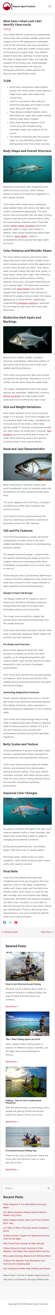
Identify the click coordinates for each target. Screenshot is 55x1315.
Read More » (12, 1006)
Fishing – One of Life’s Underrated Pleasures (23, 1101)
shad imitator (23, 289)
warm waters (21, 236)
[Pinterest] (16, 922)
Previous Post (9, 932)
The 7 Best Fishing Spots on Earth (23, 1039)
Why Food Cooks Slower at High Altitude (23, 1243)
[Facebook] (4, 922)
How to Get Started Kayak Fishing (23, 984)
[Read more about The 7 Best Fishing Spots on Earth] (27, 1023)
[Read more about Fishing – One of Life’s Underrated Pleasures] (26, 1082)
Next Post (47, 932)
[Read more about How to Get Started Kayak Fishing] (25, 966)
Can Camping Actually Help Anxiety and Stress (26, 1268)
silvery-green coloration (23, 225)
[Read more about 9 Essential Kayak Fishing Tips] (27, 1137)
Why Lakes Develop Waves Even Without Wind (26, 1256)
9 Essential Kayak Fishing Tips (21, 1150)
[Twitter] (10, 922)
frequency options (27, 303)
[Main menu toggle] (49, 6)
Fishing (6, 29)
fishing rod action (12, 396)
